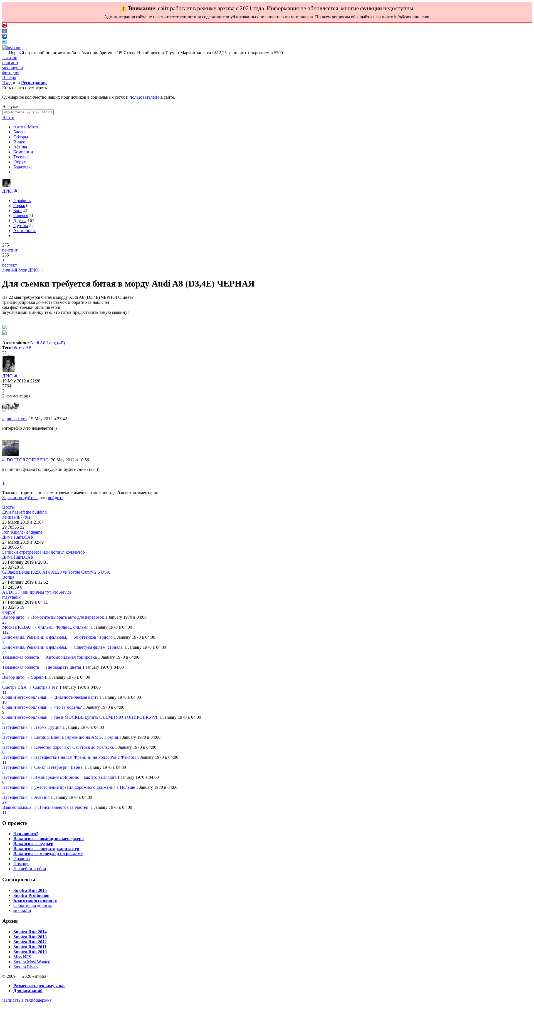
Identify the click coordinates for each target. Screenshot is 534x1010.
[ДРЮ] (6, 185)
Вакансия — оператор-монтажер (46, 848)
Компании (23, 152)
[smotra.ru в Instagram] (12, 47)
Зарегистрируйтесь (20, 497)
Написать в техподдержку (27, 1000)
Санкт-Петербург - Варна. (58, 767)
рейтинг (10, 250)
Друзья (19, 220)
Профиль (22, 200)
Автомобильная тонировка (71, 657)
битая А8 (22, 347)
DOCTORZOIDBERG (28, 459)
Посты (8, 507)
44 (4, 652)
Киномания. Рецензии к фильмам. (34, 637)
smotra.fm (22, 910)
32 (22, 527)
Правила (21, 858)
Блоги (19, 132)
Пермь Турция (47, 727)
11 (4, 692)
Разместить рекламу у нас (39, 985)
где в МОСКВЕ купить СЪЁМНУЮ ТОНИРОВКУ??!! (106, 717)
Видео (19, 142)
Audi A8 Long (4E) (47, 342)
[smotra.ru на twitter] (4, 42)
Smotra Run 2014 (30, 931)
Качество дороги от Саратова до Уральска (74, 747)
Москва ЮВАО (16, 627)
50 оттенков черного (93, 637)
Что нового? (25, 833)
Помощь (21, 863)
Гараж (19, 205)
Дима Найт (12, 537)
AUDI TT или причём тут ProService (36, 592)
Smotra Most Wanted (31, 961)
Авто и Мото (25, 127)
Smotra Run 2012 (30, 941)
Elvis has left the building (24, 512)
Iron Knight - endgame (22, 532)
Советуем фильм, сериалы (98, 647)
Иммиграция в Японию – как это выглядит (75, 777)
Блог (17, 210)
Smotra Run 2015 (30, 890)
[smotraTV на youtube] (4, 26)
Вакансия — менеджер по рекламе (48, 853)
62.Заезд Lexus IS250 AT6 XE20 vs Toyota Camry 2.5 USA (56, 572)
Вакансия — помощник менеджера (48, 838)
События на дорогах (32, 905)
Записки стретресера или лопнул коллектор (43, 552)
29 (4, 802)
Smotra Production (31, 895)
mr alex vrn (17, 418)
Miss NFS (22, 956)
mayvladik (11, 597)
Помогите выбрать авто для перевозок (67, 617)
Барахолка (23, 167)
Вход (7, 82)
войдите (55, 497)
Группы (20, 225)
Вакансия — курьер (33, 843)
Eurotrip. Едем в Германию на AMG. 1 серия (76, 737)
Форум (19, 162)
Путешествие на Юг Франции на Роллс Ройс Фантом (85, 757)
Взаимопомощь (16, 807)
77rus (25, 517)
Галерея (20, 215)
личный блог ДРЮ (20, 270)
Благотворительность (35, 900)
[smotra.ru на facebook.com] (4, 37)
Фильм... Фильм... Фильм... (64, 627)
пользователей (143, 97)
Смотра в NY (45, 687)
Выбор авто (13, 617)
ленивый (10, 517)
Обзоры (20, 137)
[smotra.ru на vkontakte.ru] (4, 31)
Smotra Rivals (25, 966)
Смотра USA (14, 687)
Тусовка (21, 157)
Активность (24, 230)
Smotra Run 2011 (29, 946)
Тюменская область (20, 657)
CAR (29, 537)
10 (4, 702)
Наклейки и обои (29, 868)
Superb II (39, 677)
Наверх (9, 77)
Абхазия (42, 797)
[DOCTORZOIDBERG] (10, 454)
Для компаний (28, 990)
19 (22, 607)
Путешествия (15, 727)
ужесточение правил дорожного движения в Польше (84, 787)
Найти (8, 117)
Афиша (20, 147)
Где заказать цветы (63, 667)
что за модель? (68, 707)
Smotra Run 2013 (30, 936)
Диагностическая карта (76, 697)
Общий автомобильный (25, 697)
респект (9, 265)
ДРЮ (7, 191)
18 (22, 567)
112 (5, 632)
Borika (8, 577)
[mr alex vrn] (10, 413)
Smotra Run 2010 (30, 951)
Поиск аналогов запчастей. (64, 807)
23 (4, 622)
